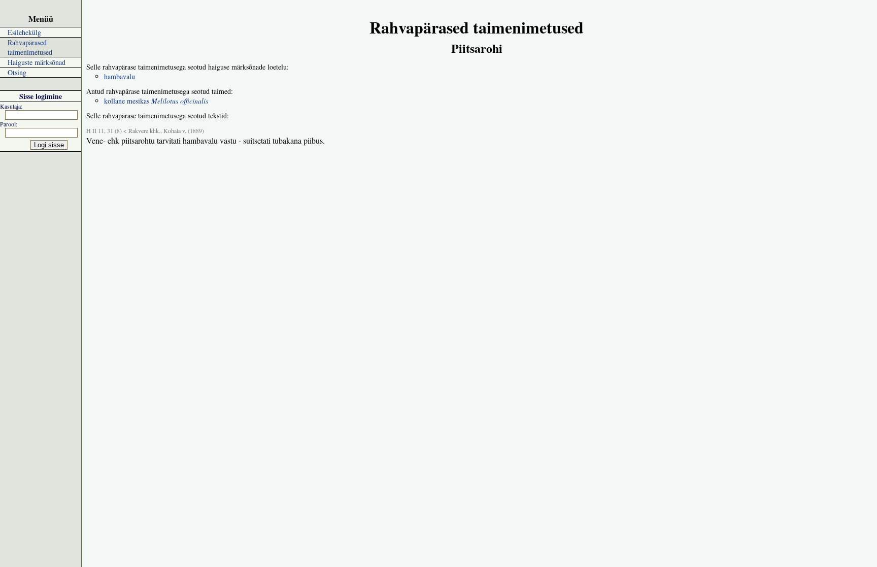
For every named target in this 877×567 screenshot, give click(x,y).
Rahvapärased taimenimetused (30, 47)
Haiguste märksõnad (36, 62)
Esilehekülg (24, 32)
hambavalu (119, 76)
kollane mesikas (156, 101)
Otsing (17, 72)
